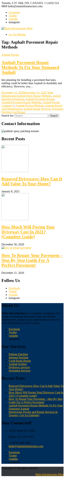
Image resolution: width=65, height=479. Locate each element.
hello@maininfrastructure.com (26, 446)
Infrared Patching (18, 357)
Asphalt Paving (10, 54)
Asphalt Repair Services (37, 108)
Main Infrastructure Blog (49, 474)
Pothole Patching (18, 354)
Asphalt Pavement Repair (39, 99)
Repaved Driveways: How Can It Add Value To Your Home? (31, 181)
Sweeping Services (19, 370)
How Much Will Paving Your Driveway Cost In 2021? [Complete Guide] (28, 232)
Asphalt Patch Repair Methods (34, 95)
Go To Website (17, 34)
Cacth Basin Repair (20, 360)
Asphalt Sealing (18, 364)
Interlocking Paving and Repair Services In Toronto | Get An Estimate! (33, 413)
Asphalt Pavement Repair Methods (21, 102)
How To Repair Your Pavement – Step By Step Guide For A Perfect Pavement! (31, 260)
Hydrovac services (19, 367)
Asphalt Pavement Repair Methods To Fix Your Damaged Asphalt (30, 67)
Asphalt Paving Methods (30, 105)
